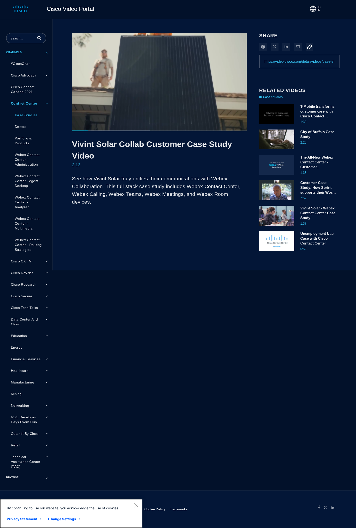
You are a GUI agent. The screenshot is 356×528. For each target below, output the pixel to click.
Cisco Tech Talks (24, 308)
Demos (20, 127)
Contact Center (24, 103)
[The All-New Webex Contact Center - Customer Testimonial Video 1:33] (276, 176)
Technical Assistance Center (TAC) (25, 461)
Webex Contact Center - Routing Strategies (28, 245)
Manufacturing (22, 382)
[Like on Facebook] (321, 508)
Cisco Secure (21, 296)
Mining (16, 394)
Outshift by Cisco (25, 434)
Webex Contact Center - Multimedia (27, 223)
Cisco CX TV (21, 261)
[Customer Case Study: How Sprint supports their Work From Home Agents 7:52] (276, 201)
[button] (39, 37)
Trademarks (178, 509)
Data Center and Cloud (24, 321)
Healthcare (20, 371)
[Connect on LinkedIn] (334, 508)
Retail (15, 445)
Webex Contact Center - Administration (27, 159)
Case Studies (26, 115)
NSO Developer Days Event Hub (24, 419)
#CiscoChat (20, 64)
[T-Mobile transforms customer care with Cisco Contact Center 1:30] (276, 125)
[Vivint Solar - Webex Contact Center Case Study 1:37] (276, 227)
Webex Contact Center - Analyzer (27, 202)
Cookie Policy (154, 509)
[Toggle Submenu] (46, 53)
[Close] (136, 505)
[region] (71, 513)
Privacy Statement (22, 519)
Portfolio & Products (23, 140)
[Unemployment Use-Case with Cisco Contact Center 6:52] (276, 252)
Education (19, 336)
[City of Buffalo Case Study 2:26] (276, 151)
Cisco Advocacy (23, 75)
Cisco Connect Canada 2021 (22, 89)
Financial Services (25, 359)
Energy (16, 347)
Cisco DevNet (22, 273)
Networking (20, 405)
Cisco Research (24, 284)
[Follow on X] (327, 508)
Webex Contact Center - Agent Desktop (27, 181)
